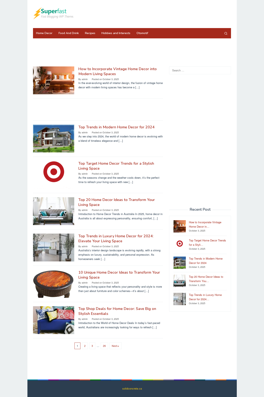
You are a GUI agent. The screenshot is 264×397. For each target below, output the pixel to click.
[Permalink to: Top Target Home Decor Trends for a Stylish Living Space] (53, 174)
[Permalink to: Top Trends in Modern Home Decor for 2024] (53, 138)
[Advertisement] (155, 13)
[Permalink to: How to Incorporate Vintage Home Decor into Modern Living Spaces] (53, 80)
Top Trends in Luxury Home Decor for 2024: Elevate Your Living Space (115, 238)
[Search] (226, 33)
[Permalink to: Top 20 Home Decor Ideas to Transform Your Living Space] (53, 211)
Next (114, 345)
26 (104, 345)
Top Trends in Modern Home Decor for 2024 (116, 127)
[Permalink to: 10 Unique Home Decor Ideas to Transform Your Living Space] (53, 283)
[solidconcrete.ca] (53, 13)
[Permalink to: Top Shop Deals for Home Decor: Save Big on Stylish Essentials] (53, 320)
